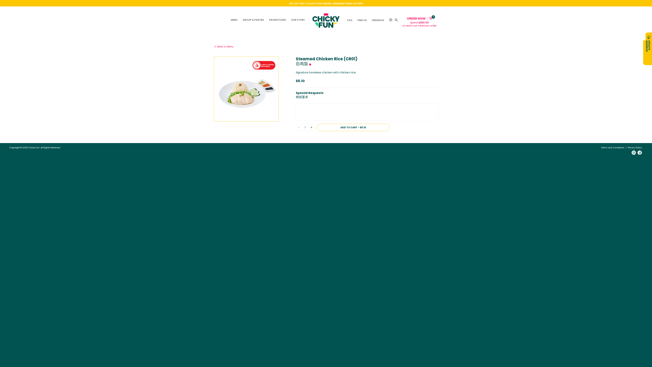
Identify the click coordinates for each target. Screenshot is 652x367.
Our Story (298, 19)
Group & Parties (253, 19)
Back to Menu (225, 46)
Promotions (277, 19)
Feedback (378, 20)
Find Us (362, 20)
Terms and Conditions (612, 147)
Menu (234, 19)
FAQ (349, 20)
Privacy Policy (635, 147)
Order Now (416, 18)
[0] (430, 18)
